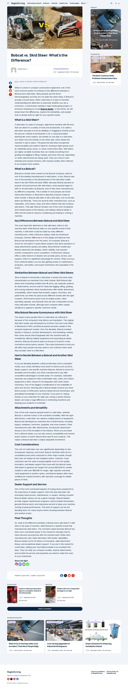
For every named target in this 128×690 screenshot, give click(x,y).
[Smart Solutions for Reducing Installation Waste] (102, 630)
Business (12, 622)
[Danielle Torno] (13, 70)
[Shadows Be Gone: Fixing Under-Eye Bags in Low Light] (51, 594)
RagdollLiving (18, 3)
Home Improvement (98, 58)
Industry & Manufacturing (61, 69)
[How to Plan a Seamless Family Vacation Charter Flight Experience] (106, 29)
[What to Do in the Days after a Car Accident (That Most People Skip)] (25, 630)
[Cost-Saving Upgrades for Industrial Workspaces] (64, 630)
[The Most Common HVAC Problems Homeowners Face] (106, 64)
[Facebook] (20, 564)
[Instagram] (16, 564)
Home (16, 81)
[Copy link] (10, 94)
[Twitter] (11, 679)
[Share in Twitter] (10, 87)
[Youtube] (8, 679)
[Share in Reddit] (10, 91)
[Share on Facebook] (10, 83)
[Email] (24, 564)
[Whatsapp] (27, 564)
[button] (8, 3)
